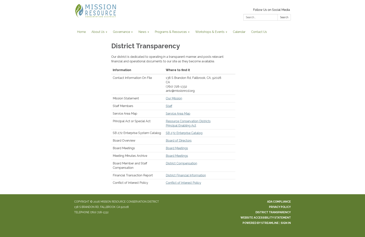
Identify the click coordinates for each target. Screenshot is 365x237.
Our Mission (174, 98)
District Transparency (273, 212)
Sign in (286, 222)
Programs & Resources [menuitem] (171, 32)
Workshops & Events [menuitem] (210, 32)
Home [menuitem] (81, 32)
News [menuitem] (142, 32)
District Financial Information (186, 175)
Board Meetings (177, 148)
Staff (169, 106)
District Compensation (181, 163)
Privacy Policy (280, 206)
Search (284, 17)
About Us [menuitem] (98, 32)
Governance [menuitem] (121, 32)
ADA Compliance (279, 201)
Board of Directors (179, 140)
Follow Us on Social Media (271, 10)
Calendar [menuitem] (239, 32)
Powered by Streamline (261, 222)
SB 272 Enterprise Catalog (184, 133)
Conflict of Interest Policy (183, 183)
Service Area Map (178, 113)
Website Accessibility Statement (265, 217)
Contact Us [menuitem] (259, 32)
